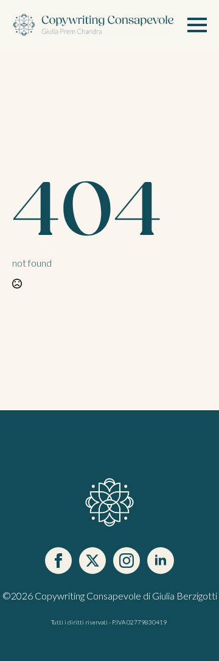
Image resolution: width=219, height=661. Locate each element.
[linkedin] (160, 560)
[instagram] (126, 560)
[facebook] (58, 560)
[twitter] (92, 560)
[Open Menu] (197, 25)
